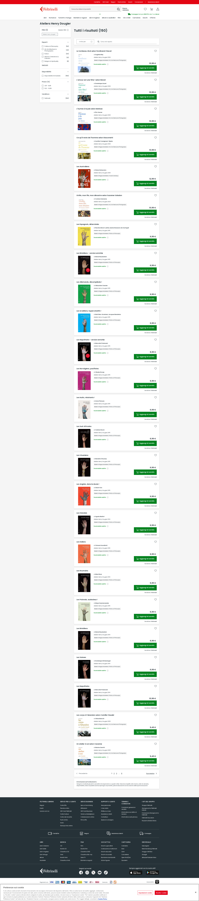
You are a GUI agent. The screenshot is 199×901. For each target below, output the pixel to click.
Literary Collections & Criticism (51, 57)
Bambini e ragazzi (86, 860)
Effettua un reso (106, 811)
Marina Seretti (100, 747)
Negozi (113, 2)
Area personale (106, 805)
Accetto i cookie (161, 893)
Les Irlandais (81, 513)
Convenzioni (139, 2)
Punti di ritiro (122, 2)
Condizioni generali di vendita (128, 808)
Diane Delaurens (100, 170)
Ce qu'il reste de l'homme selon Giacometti (94, 138)
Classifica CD (64, 852)
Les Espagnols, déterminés (87, 224)
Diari (122, 849)
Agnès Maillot (99, 516)
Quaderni (124, 860)
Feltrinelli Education (148, 818)
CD (61, 846)
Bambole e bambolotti (108, 857)
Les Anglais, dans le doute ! (87, 484)
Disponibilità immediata (52, 76)
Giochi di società (106, 854)
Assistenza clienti (153, 2)
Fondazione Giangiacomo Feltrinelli (150, 814)
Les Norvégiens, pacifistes (87, 369)
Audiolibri (43, 860)
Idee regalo (145, 846)
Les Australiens (82, 166)
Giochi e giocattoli (107, 846)
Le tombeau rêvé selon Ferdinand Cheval (93, 51)
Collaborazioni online (87, 817)
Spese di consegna (107, 820)
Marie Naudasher (101, 257)
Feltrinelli (47, 98)
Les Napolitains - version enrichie (90, 340)
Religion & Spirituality (51, 61)
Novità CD (63, 849)
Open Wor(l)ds (126, 857)
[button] (118, 9)
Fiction (46, 54)
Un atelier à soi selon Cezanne (89, 744)
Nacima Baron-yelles (102, 228)
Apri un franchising (87, 805)
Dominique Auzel (100, 83)
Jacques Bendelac (114, 314)
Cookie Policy (102, 899)
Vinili (61, 854)
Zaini (123, 852)
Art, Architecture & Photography (50, 50)
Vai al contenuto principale (48, 2)
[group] (129, 14)
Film (82, 846)
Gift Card (106, 2)
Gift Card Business (86, 811)
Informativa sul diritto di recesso (129, 813)
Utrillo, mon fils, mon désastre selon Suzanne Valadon (99, 195)
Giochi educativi (106, 852)
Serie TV (83, 857)
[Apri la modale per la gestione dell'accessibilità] (157, 882)
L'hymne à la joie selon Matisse (89, 109)
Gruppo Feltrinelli (147, 805)
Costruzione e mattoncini (109, 849)
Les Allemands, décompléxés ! (89, 282)
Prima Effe (84, 820)
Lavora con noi (44, 811)
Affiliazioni (84, 808)
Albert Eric (98, 488)
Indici (62, 823)
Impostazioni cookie (145, 893)
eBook (42, 857)
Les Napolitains (82, 686)
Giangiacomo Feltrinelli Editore (149, 809)
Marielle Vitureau (101, 459)
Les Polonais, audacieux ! (87, 599)
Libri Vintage (43, 854)
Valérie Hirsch (99, 430)
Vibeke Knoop (99, 372)
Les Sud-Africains (83, 426)
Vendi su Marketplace (87, 814)
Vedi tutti (45, 65)
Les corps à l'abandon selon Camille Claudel (95, 715)
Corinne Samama (101, 199)
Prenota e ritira (64, 808)
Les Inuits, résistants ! (85, 397)
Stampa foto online (66, 826)
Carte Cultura (64, 814)
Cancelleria (125, 854)
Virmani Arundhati (101, 545)
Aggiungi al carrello (146, 68)
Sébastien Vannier (101, 285)
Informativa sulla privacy (129, 817)
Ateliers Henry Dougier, (100, 57)
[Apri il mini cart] (151, 9)
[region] (99, 892)
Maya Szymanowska (102, 603)
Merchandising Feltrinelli (149, 849)
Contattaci (104, 817)
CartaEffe (97, 2)
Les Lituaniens (82, 455)
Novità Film (84, 849)
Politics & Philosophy (51, 46)
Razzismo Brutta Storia (149, 821)
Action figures (105, 860)
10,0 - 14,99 (48, 88)
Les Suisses (81, 657)
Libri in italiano (44, 846)
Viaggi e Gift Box (147, 852)
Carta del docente (66, 817)
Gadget (144, 854)
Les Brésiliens (82, 628)
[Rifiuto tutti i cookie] (195, 892)
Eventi (130, 2)
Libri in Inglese (44, 852)
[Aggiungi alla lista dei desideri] (155, 51)
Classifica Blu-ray (86, 854)
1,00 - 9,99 (47, 86)
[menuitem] (45, 18)
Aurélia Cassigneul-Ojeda (104, 141)
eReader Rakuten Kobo (149, 857)
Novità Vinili (63, 857)
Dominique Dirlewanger (103, 661)
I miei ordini (104, 808)
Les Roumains (82, 571)
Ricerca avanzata (126, 9)
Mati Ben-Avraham (101, 314)
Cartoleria (124, 846)
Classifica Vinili (65, 860)
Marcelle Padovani (101, 343)
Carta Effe (63, 805)
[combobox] (95, 9)
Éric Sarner (98, 112)
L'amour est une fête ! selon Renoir (91, 80)
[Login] (158, 9)
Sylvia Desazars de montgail (119, 228)
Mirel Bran (98, 574)
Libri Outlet (43, 849)
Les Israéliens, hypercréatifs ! (88, 311)
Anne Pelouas (99, 401)
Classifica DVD (85, 852)
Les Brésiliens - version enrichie (89, 253)
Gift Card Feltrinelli (66, 811)
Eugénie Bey (99, 54)
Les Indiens (81, 542)
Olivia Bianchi (99, 718)
